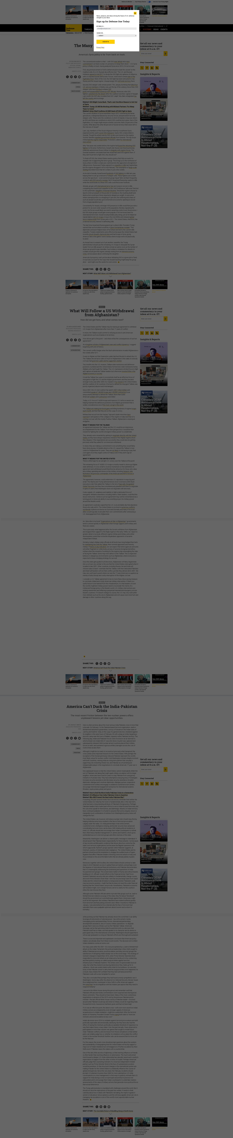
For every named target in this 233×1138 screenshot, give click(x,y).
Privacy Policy (100, 47)
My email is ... (100, 26)
